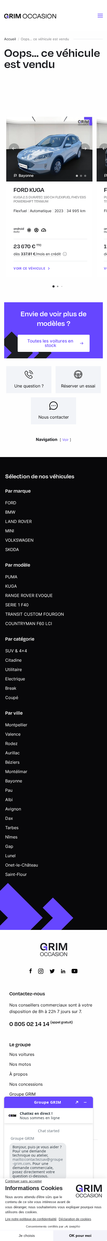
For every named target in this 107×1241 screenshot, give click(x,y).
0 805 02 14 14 (29, 1023)
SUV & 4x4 (16, 650)
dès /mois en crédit (37, 254)
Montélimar (16, 771)
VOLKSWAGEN (19, 540)
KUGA (11, 586)
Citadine (13, 660)
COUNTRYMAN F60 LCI (28, 623)
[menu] (100, 15)
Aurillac (12, 752)
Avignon (13, 808)
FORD (10, 502)
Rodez (11, 743)
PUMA (11, 576)
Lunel (10, 855)
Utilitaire (13, 669)
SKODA (12, 549)
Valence (13, 734)
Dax (9, 818)
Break (10, 688)
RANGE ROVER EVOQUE (29, 595)
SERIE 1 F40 (17, 604)
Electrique (15, 678)
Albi (9, 799)
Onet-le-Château (21, 865)
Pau (8, 790)
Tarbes (11, 827)
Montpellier (16, 724)
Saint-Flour (16, 874)
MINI (9, 530)
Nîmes (11, 837)
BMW (10, 512)
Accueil (10, 39)
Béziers (12, 762)
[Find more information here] (48, 1166)
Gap (9, 846)
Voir (65, 440)
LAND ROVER (18, 521)
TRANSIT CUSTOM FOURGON (34, 614)
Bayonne (13, 780)
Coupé (11, 697)
